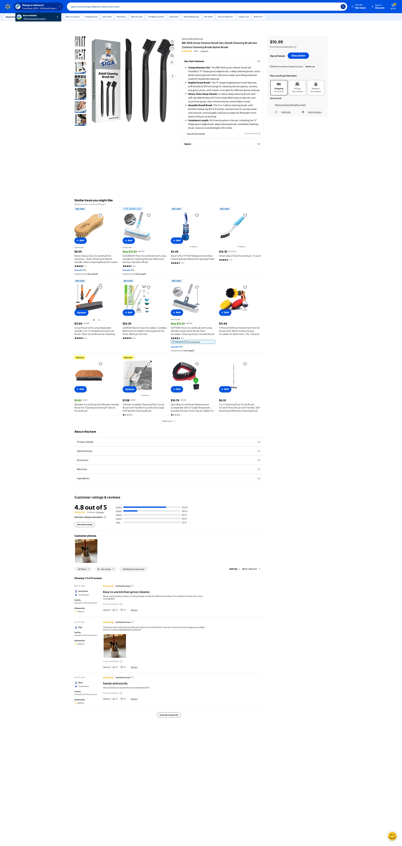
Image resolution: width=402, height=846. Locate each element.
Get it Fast (106, 16)
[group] (195, 51)
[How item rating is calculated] (104, 517)
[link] (193, 342)
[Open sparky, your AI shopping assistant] (392, 836)
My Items (208, 16)
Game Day (174, 16)
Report (134, 610)
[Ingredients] (259, 478)
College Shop (91, 16)
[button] (359, 7)
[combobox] (207, 7)
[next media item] (172, 76)
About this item (85, 431)
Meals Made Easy (191, 16)
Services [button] (31, 17)
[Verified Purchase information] (132, 585)
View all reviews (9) (169, 715)
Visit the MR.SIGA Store (192, 38)
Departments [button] (12, 17)
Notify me (310, 66)
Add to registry (315, 112)
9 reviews (100, 512)
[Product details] (259, 441)
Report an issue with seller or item (290, 105)
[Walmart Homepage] (8, 7)
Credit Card (243, 16)
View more (167, 421)
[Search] (343, 6)
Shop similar (298, 55)
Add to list (286, 112)
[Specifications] (259, 451)
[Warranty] (259, 469)
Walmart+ (258, 16)
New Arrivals (137, 16)
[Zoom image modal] (172, 55)
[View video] (172, 62)
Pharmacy (121, 16)
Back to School (73, 16)
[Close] (58, 17)
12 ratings (204, 51)
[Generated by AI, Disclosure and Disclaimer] (259, 133)
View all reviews (84, 524)
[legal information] (295, 47)
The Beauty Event (156, 16)
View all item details (196, 133)
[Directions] (259, 460)
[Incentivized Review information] (121, 604)
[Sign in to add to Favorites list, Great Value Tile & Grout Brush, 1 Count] (245, 215)
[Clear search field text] (336, 7)
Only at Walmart (225, 16)
